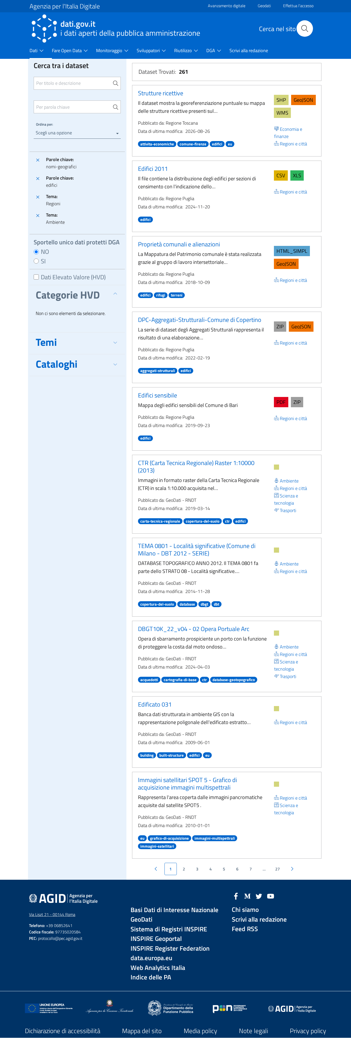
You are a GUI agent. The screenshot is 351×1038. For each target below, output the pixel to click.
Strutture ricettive (160, 93)
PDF (281, 402)
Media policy (200, 1031)
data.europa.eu (151, 958)
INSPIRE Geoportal (156, 938)
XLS (297, 175)
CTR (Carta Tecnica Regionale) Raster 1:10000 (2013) (196, 466)
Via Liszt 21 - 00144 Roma (52, 914)
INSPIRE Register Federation (170, 948)
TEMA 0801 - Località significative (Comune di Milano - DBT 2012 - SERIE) (196, 549)
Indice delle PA (151, 977)
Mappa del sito (142, 1031)
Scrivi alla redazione (259, 919)
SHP (281, 100)
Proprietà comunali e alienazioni (179, 244)
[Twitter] (259, 896)
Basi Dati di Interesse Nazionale (174, 910)
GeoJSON (303, 100)
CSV (280, 175)
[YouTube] (270, 896)
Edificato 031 (155, 704)
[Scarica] (276, 467)
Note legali (253, 1031)
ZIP (280, 326)
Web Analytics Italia (158, 967)
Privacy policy (308, 1031)
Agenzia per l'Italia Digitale (65, 6)
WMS (282, 113)
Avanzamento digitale (226, 6)
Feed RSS (245, 929)
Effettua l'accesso (298, 6)
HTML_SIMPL (291, 251)
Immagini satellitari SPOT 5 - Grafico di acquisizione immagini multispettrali (187, 783)
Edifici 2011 (153, 168)
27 (277, 869)
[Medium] (247, 896)
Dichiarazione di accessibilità (62, 1031)
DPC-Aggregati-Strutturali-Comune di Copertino (199, 319)
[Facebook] (236, 896)
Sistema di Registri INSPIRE (169, 929)
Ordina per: (44, 124)
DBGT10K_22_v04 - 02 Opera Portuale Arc (193, 628)
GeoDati (141, 919)
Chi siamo (245, 909)
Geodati (264, 6)
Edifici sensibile (157, 395)
